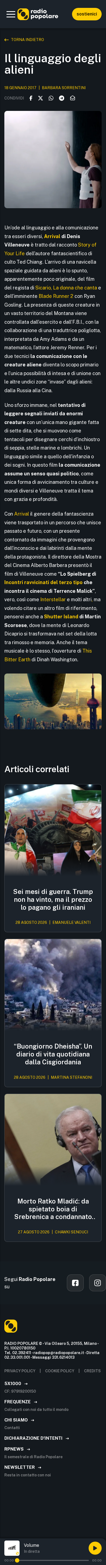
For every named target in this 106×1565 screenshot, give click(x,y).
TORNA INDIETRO (27, 40)
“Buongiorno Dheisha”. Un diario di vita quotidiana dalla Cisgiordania (53, 1054)
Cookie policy (59, 1371)
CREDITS (92, 1371)
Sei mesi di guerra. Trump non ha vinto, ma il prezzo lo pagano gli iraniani (53, 899)
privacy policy (19, 1371)
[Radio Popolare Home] (37, 14)
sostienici (87, 14)
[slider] (17, 1560)
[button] (10, 14)
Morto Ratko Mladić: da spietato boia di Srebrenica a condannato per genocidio (53, 1209)
